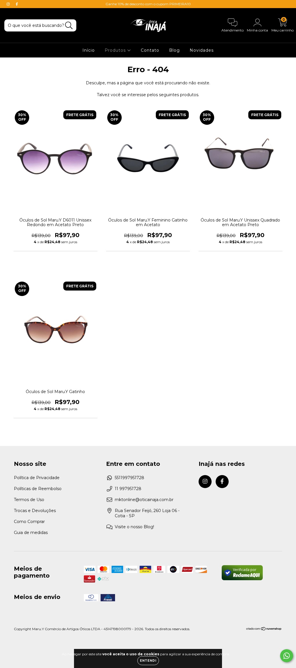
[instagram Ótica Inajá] (8, 4)
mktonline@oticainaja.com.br (144, 499)
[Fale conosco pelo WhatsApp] (286, 655)
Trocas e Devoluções (35, 510)
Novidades (202, 50)
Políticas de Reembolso (38, 488)
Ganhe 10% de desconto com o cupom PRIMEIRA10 (148, 4)
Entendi (148, 661)
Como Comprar (29, 521)
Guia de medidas (31, 532)
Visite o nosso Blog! (134, 526)
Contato (150, 50)
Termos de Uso (29, 499)
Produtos (116, 50)
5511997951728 (129, 477)
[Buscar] (69, 25)
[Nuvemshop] (264, 629)
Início (88, 50)
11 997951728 (128, 488)
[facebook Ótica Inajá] (17, 4)
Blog (174, 50)
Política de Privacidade (37, 477)
